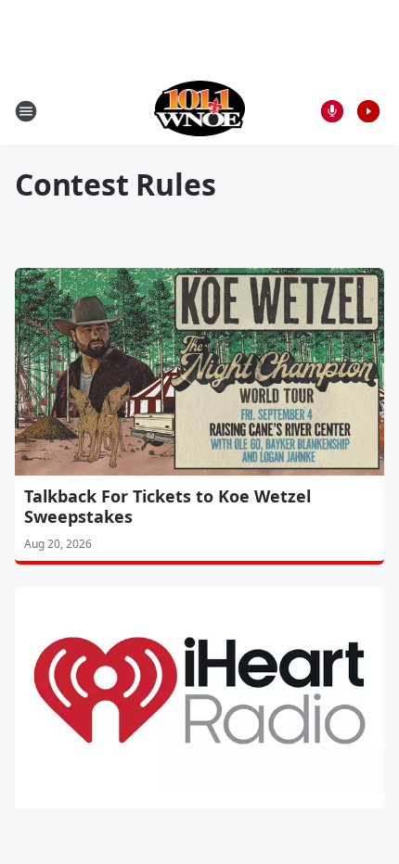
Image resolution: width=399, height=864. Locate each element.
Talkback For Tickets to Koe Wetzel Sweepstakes (167, 506)
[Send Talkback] (332, 111)
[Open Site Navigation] (26, 111)
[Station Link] (200, 111)
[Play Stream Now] (368, 111)
